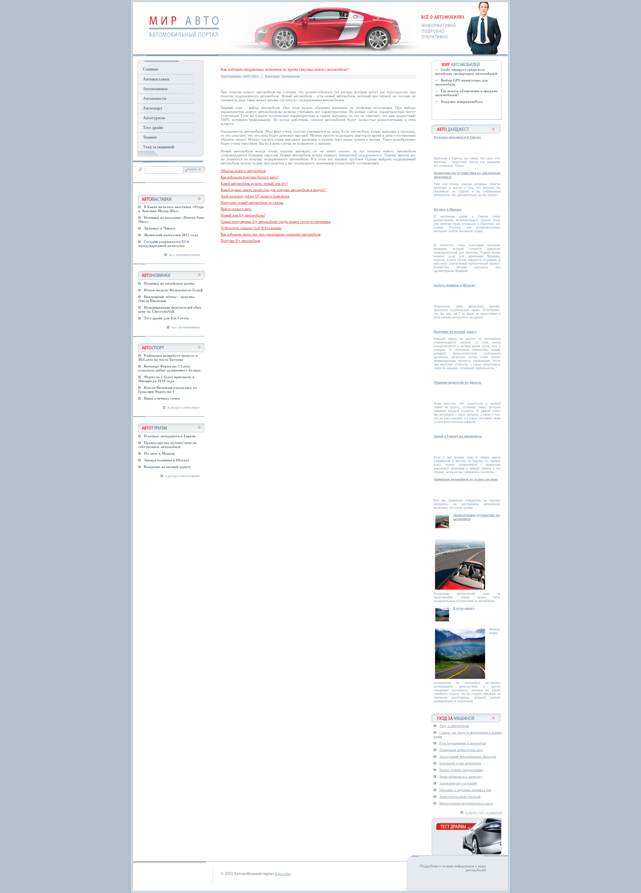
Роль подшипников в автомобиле (462, 743)
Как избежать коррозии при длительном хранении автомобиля (270, 234)
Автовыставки (156, 79)
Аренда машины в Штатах (166, 460)
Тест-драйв (153, 127)
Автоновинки (155, 89)
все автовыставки (184, 255)
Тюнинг (150, 137)
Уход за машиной (158, 147)
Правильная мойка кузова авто (461, 750)
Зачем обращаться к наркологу (460, 776)
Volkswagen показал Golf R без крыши (251, 228)
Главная (150, 69)
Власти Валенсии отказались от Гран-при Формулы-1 (167, 390)
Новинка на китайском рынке (169, 283)
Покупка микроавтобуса (462, 102)
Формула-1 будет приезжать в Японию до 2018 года (166, 379)
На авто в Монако (159, 453)
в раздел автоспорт (184, 407)
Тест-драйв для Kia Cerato (166, 318)
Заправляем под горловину (458, 783)
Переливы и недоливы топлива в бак (465, 790)
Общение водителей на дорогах (457, 382)
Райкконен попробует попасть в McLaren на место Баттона (168, 357)
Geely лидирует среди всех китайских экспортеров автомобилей (466, 71)
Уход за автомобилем (454, 726)
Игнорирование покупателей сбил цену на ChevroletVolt (169, 309)
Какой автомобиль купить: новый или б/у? (254, 183)
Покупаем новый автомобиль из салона (252, 202)
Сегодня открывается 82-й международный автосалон (163, 244)
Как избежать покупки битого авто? (249, 177)
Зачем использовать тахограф (459, 796)
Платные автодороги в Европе (170, 436)
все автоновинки (186, 327)
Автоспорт (152, 108)
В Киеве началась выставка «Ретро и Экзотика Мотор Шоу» (171, 209)
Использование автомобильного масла (466, 803)
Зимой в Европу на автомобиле (458, 436)
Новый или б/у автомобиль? (243, 215)
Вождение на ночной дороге (167, 467)
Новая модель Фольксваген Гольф (173, 290)
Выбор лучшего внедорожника (461, 770)
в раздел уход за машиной (483, 812)
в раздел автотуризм (182, 476)
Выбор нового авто (236, 209)
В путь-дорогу (464, 608)
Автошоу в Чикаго (160, 228)
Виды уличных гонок (162, 398)
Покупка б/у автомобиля (240, 241)
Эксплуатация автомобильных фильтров (467, 756)
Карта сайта (283, 874)
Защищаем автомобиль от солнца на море (466, 479)
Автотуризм (154, 118)
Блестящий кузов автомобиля (460, 763)
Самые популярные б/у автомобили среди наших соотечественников (276, 221)
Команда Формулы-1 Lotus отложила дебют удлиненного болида (169, 368)
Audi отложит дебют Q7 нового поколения (255, 196)
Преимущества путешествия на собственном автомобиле (167, 445)
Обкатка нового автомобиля (243, 171)
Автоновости (154, 98)
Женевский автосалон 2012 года (171, 235)
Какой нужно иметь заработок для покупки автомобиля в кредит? (273, 190)
